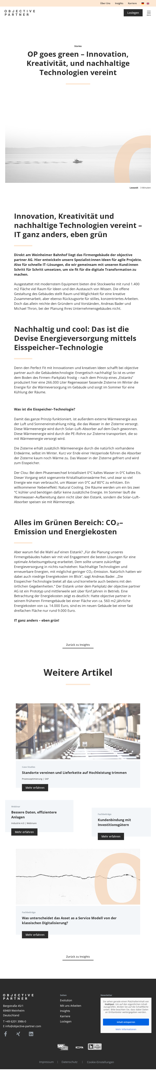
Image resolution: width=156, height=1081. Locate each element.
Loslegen (65, 1021)
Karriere (65, 1016)
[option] (148, 3)
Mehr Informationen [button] (126, 1029)
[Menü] (149, 12)
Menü (149, 15)
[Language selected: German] (146, 3)
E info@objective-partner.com (22, 1026)
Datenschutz (69, 1062)
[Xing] (18, 1033)
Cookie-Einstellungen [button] (100, 1062)
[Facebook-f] (5, 1033)
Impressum (46, 1062)
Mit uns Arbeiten (70, 1005)
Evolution (66, 1000)
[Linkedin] (31, 1033)
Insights (65, 1011)
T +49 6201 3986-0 (14, 1021)
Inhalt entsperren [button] (126, 1022)
